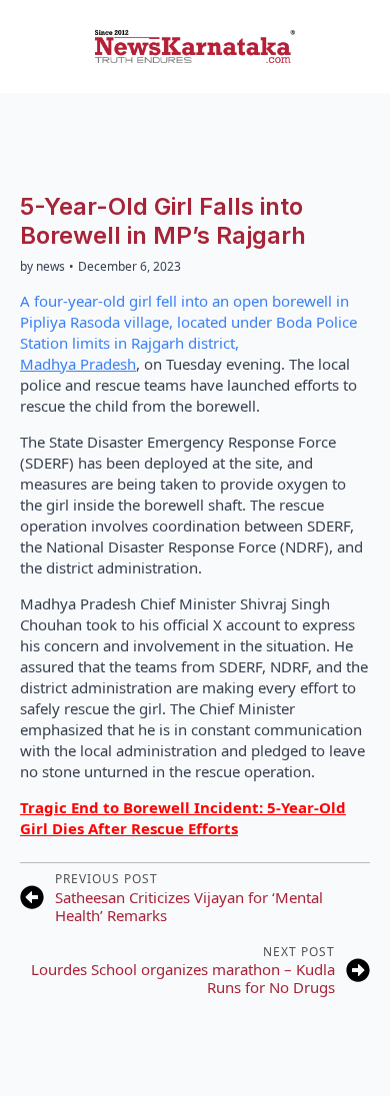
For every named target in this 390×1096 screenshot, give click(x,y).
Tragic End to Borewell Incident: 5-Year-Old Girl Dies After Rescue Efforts (183, 817)
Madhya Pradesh (78, 364)
